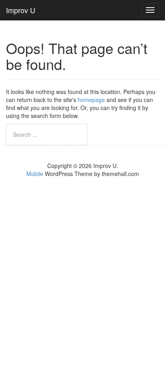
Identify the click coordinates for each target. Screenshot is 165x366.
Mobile (34, 174)
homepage (91, 100)
